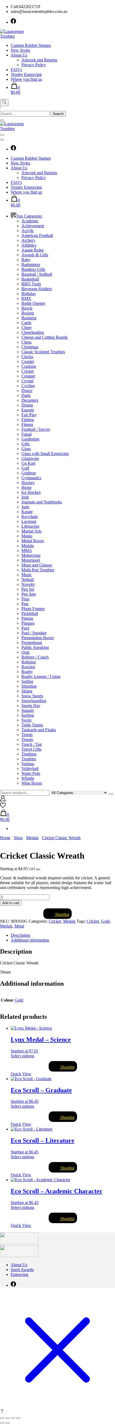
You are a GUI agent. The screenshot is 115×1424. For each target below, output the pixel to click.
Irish (25, 497)
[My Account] (3, 799)
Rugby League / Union (40, 676)
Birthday (28, 293)
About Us (19, 55)
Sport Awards (22, 1269)
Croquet (28, 376)
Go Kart (28, 463)
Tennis (27, 734)
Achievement (32, 225)
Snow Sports (32, 696)
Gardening (30, 439)
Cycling (28, 385)
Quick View (21, 1074)
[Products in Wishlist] (3, 806)
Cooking (28, 366)
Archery (28, 240)
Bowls (26, 308)
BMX (26, 298)
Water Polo (30, 773)
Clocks (27, 356)
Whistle (27, 778)
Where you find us (26, 79)
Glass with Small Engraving (45, 453)
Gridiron (28, 473)
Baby (25, 259)
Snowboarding (33, 700)
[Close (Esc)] (18, 1418)
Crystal (27, 381)
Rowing (28, 666)
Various (27, 763)
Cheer (26, 327)
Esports (27, 410)
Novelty (28, 584)
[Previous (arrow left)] (2, 1423)
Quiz (25, 652)
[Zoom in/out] (2, 1418)
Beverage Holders (36, 288)
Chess (26, 342)
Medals (27, 545)
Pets (24, 603)
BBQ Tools (31, 284)
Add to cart (10, 903)
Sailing (27, 681)
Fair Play (29, 414)
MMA (26, 550)
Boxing (27, 313)
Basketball (30, 279)
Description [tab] (20, 935)
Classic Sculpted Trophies (43, 351)
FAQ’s (16, 69)
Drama (27, 405)
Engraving (19, 1274)
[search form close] (2, 120)
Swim (26, 720)
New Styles (20, 50)
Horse (26, 487)
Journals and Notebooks (41, 502)
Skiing (26, 691)
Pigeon (27, 618)
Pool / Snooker (34, 633)
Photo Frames (33, 608)
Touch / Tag (31, 744)
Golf (25, 468)
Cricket (27, 371)
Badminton (30, 264)
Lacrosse (28, 521)
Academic (30, 221)
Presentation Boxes (37, 637)
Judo (25, 507)
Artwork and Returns (39, 60)
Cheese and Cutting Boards (44, 337)
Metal (19, 926)
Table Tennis (32, 725)
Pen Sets (28, 594)
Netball (27, 579)
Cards (26, 322)
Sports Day (30, 705)
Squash (27, 710)
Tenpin (27, 739)
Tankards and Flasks (38, 729)
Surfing (27, 715)
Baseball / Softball (36, 274)
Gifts (25, 444)
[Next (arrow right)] (7, 1423)
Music (26, 574)
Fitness (27, 424)
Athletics (28, 245)
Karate (27, 511)
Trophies (28, 759)
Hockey (28, 482)
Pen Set (27, 589)
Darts (25, 395)
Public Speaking (35, 647)
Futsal (26, 434)
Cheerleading (32, 332)
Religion (28, 662)
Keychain (29, 516)
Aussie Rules (32, 250)
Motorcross (30, 555)
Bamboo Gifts (33, 269)
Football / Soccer (35, 429)
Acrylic (27, 230)
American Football (37, 235)
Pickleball (29, 613)
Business (28, 318)
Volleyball (30, 768)
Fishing (27, 419)
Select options (22, 1056)
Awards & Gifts (34, 255)
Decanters (29, 400)
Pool (25, 628)
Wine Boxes (31, 783)
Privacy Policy (33, 64)
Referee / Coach (35, 657)
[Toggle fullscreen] (7, 1418)
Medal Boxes (32, 540)
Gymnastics (31, 477)
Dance (26, 390)
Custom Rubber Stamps (31, 45)
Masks (26, 536)
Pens (25, 599)
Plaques (27, 623)
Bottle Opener (33, 303)
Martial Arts (31, 531)
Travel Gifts (31, 749)
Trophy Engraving (26, 74)
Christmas (29, 347)
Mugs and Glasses (36, 565)
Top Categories (29, 216)
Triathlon (29, 754)
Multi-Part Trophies (37, 570)
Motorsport (30, 560)
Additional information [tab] (30, 940)
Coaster (27, 361)
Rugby (27, 671)
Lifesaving (30, 526)
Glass (26, 448)
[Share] (13, 1418)
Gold (105, 921)
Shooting (29, 686)
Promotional (31, 642)
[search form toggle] (4, 102)
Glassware (30, 458)
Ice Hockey (31, 492)
